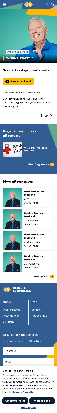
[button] (4, 4)
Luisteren (8, 322)
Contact (36, 310)
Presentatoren (11, 316)
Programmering (11, 310)
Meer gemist (41, 276)
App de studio (39, 316)
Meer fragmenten (38, 164)
